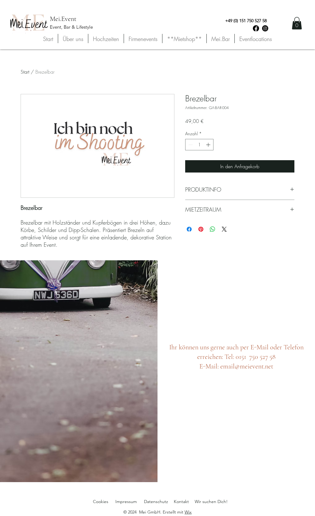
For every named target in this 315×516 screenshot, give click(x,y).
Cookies (100, 501)
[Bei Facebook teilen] (189, 229)
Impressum (126, 501)
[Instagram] (265, 28)
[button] (297, 23)
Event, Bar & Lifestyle (71, 27)
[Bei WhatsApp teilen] (212, 229)
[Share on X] (224, 229)
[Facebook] (256, 28)
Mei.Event (63, 19)
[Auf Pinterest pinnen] (201, 229)
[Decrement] (190, 144)
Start (25, 71)
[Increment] (209, 144)
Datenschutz (156, 501)
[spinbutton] (199, 144)
